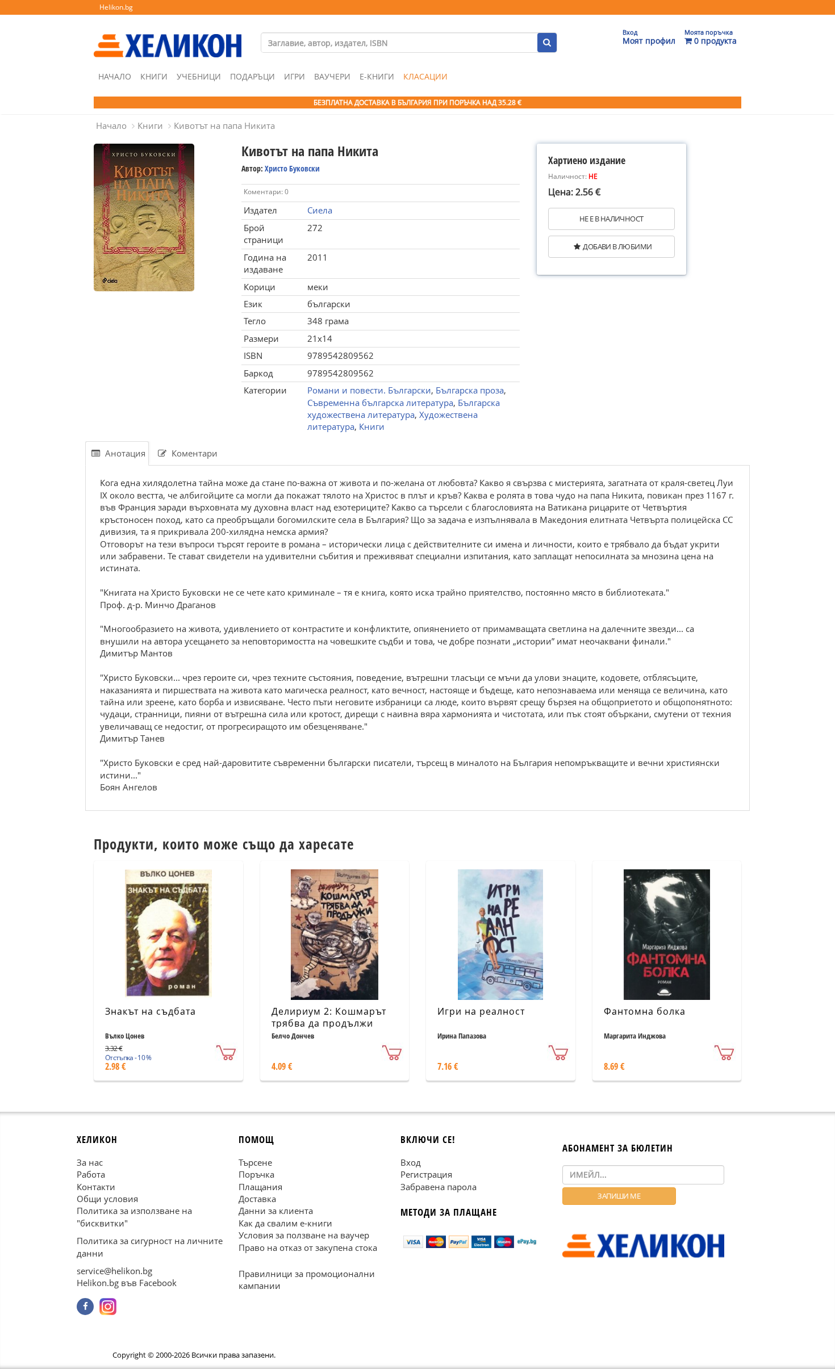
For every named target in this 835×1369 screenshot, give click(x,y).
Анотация (124, 453)
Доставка (257, 1198)
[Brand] (167, 34)
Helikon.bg (116, 7)
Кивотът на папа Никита (224, 125)
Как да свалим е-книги (285, 1223)
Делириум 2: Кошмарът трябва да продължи (329, 1017)
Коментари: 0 (266, 191)
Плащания (260, 1186)
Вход (410, 1161)
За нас (90, 1161)
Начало (114, 76)
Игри (294, 76)
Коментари (193, 453)
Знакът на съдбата (150, 1011)
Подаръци (252, 76)
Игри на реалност (481, 1011)
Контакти (96, 1186)
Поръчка (256, 1174)
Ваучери (332, 76)
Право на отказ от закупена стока (308, 1247)
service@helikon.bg (114, 1270)
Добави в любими (617, 246)
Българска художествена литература (403, 408)
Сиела (319, 210)
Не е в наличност (611, 218)
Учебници (199, 76)
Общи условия (107, 1198)
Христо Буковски (292, 168)
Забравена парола (438, 1186)
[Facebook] (85, 1306)
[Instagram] (107, 1306)
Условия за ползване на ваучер (304, 1235)
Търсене (255, 1161)
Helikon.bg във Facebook (127, 1282)
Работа (91, 1174)
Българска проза (470, 390)
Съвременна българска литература (380, 402)
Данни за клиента (276, 1210)
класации (425, 76)
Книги (154, 76)
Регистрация (426, 1174)
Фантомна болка (645, 1011)
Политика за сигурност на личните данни (150, 1246)
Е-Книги (377, 76)
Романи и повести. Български (369, 390)
